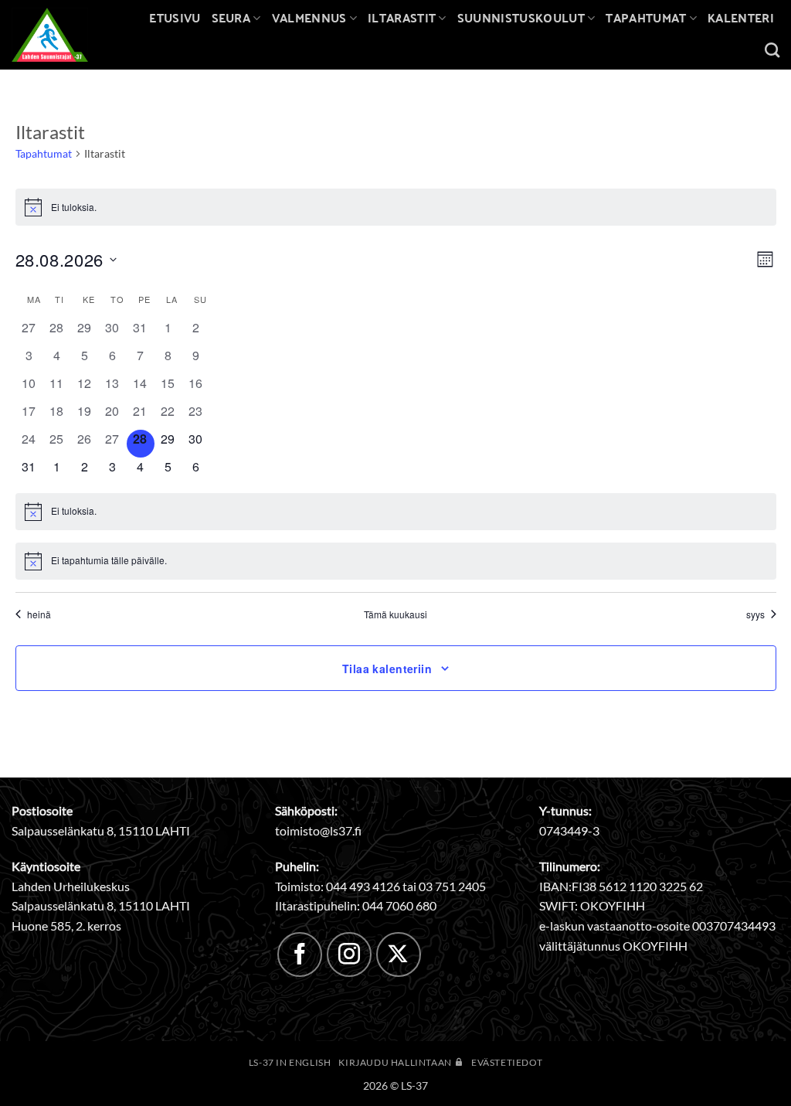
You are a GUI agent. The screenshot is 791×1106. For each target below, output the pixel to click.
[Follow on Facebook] (299, 954)
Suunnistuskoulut (521, 17)
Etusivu (174, 17)
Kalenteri (741, 17)
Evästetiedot (506, 1062)
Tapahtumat (646, 17)
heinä (39, 614)
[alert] (395, 207)
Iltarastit (402, 17)
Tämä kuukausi (395, 614)
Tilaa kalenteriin (387, 668)
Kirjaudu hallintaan (395, 1062)
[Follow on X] (398, 954)
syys (755, 614)
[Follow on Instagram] (349, 954)
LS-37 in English (290, 1062)
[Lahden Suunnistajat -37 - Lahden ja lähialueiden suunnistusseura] (61, 35)
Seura (231, 17)
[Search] (772, 49)
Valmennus (309, 17)
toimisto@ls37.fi (318, 830)
